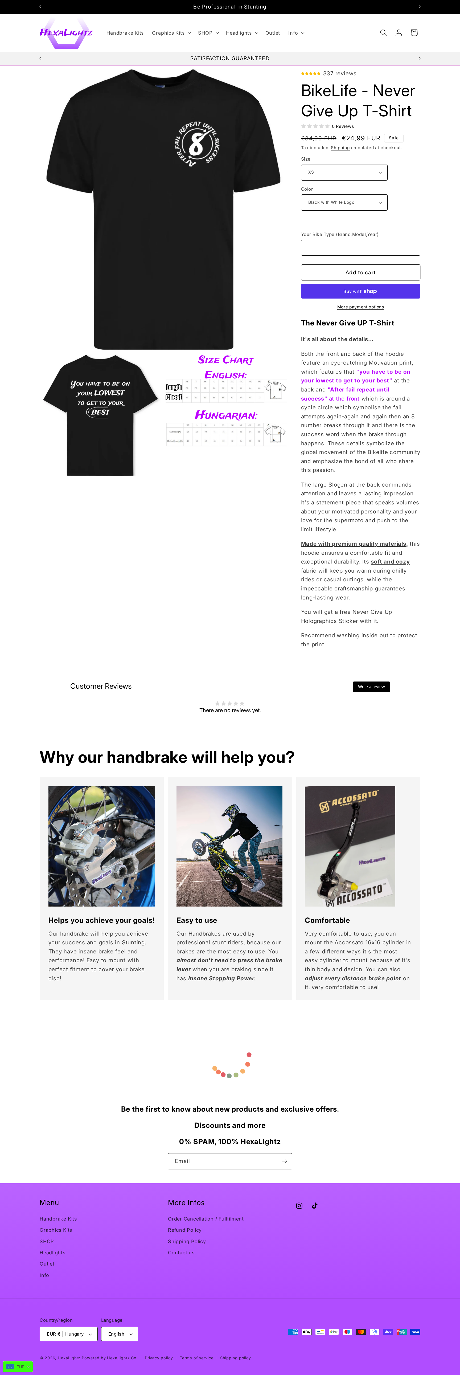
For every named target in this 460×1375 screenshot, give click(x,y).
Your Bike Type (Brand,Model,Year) (340, 234)
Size (306, 159)
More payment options (360, 306)
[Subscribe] (284, 1161)
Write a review (371, 686)
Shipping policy (235, 1358)
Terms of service (196, 1358)
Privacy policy (159, 1358)
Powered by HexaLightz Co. (110, 1358)
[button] (171, 33)
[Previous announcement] (40, 6)
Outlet (47, 1264)
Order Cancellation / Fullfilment (206, 1219)
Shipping (340, 147)
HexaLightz (69, 1358)
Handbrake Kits (58, 1219)
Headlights (52, 1252)
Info (44, 1275)
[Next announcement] (420, 6)
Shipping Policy (187, 1241)
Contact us (181, 1252)
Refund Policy (185, 1230)
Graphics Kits (56, 1230)
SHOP (47, 1241)
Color (307, 189)
